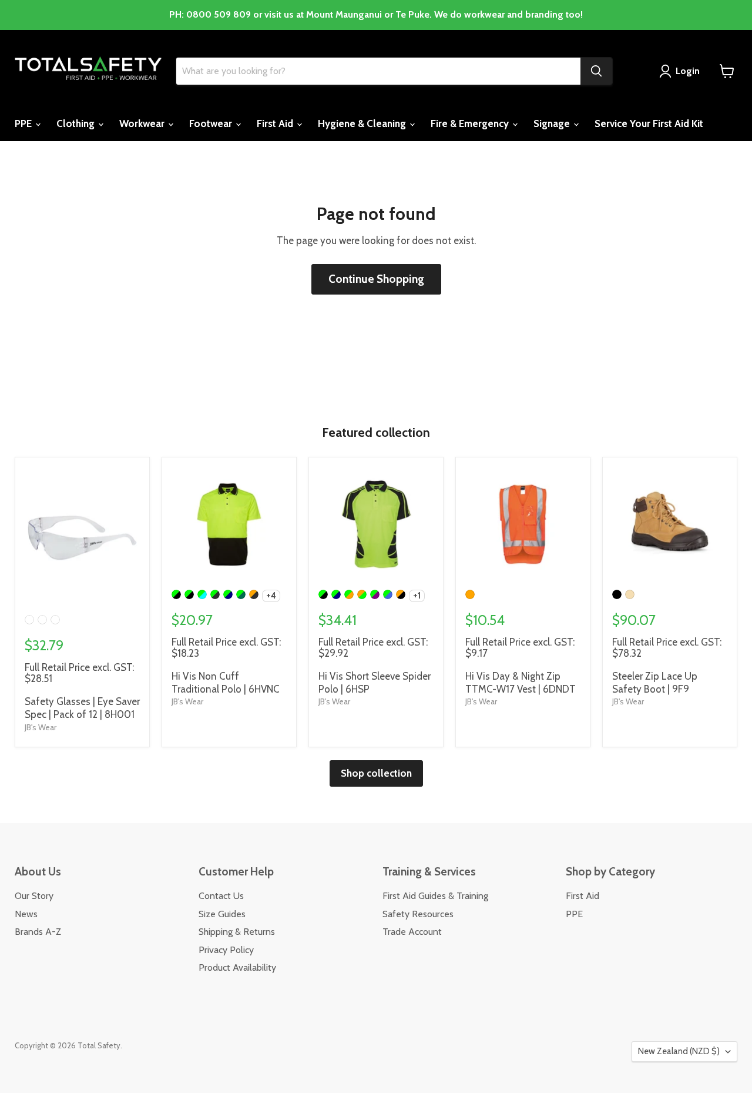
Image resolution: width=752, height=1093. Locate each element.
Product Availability (237, 967)
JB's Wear (40, 727)
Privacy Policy (226, 949)
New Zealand (679, 1051)
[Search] (596, 71)
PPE (24, 123)
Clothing (76, 123)
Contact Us (221, 895)
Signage (552, 123)
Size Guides (222, 914)
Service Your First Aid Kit (649, 123)
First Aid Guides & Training (435, 895)
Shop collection (376, 773)
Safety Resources (418, 914)
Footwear (211, 123)
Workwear (143, 123)
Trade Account (412, 931)
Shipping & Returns (237, 931)
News (26, 914)
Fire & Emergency (471, 123)
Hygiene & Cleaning (363, 123)
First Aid (276, 123)
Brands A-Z (38, 931)
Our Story (34, 895)
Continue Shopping (376, 279)
